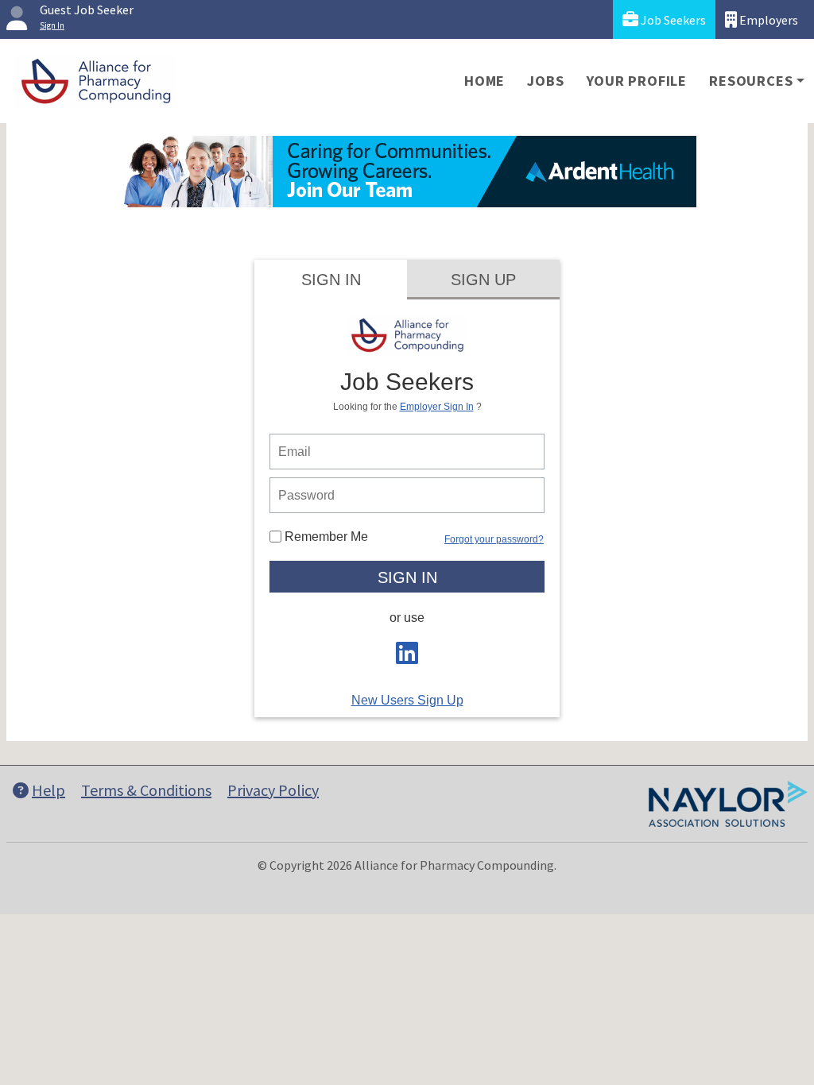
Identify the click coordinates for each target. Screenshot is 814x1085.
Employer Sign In (437, 406)
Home (484, 80)
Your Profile (637, 80)
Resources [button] (751, 80)
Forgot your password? (494, 539)
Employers (767, 20)
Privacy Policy (273, 790)
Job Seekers (672, 20)
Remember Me (324, 536)
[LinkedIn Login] (407, 658)
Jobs (545, 80)
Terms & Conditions (146, 790)
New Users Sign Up (407, 700)
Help (48, 790)
